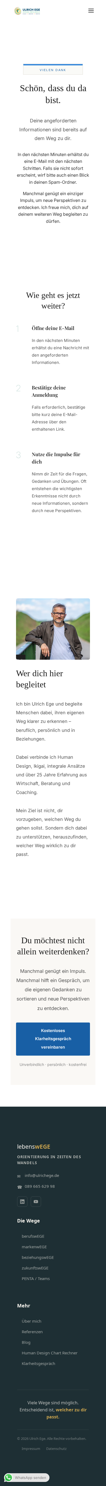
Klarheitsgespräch (38, 1363)
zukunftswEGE (35, 1268)
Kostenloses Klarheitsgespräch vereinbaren (53, 1039)
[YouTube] (36, 1201)
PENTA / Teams (36, 1278)
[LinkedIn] (22, 1201)
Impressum (31, 1448)
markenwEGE (34, 1246)
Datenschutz (56, 1448)
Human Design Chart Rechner (49, 1352)
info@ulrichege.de (42, 1175)
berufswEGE (33, 1236)
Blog (26, 1342)
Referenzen (32, 1331)
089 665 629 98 (40, 1186)
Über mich (31, 1321)
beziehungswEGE (38, 1257)
